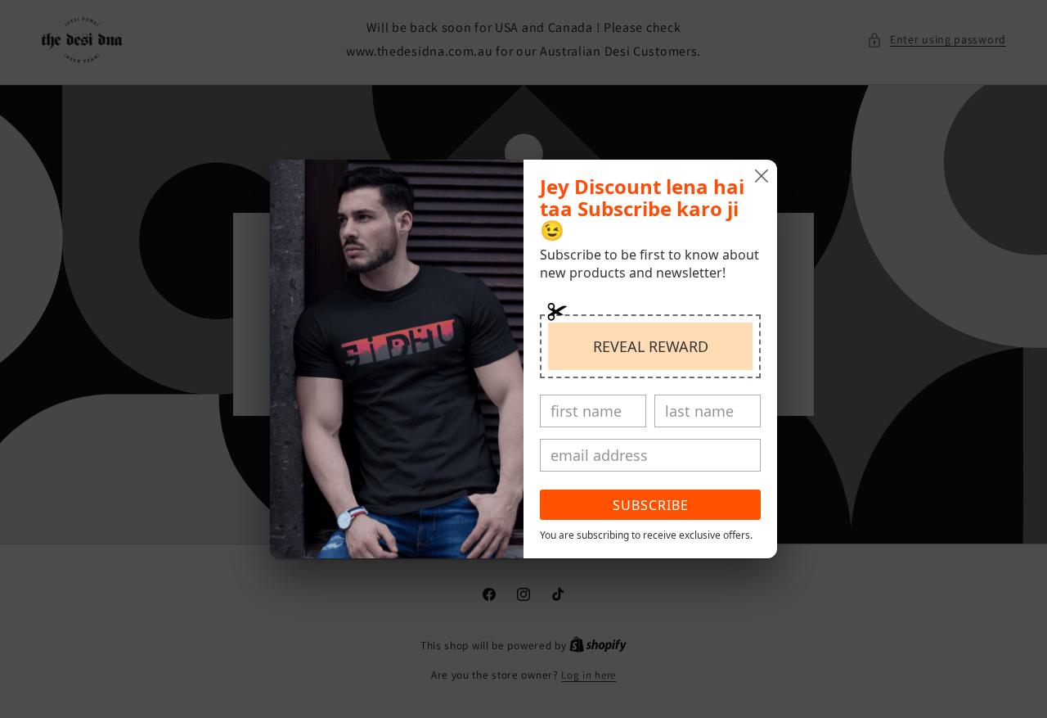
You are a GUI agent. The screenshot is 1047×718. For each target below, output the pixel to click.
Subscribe (651, 505)
